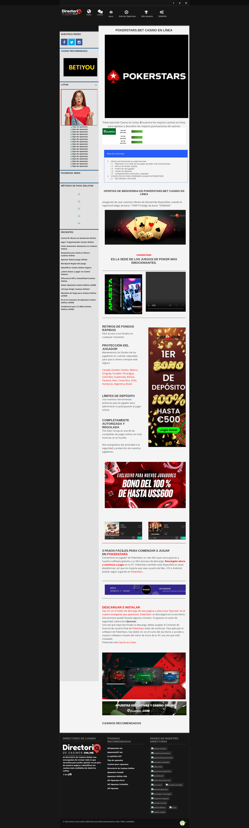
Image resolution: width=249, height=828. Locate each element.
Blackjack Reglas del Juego (73, 263)
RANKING (162, 16)
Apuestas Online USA (117, 776)
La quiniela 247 (114, 756)
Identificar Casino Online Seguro (76, 267)
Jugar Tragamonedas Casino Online (77, 242)
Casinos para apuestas (117, 764)
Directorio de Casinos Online (120, 768)
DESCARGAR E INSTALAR (125, 178)
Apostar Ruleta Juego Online (74, 259)
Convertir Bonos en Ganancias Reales (78, 238)
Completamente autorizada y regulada (131, 173)
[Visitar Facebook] (64, 42)
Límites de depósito (123, 171)
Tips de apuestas (115, 760)
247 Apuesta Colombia (117, 784)
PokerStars (144, 255)
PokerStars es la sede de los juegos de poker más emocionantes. (143, 164)
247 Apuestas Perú (116, 780)
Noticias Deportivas (127, 16)
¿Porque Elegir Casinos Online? (75, 289)
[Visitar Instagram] (79, 42)
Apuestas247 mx (115, 752)
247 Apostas (112, 788)
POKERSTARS (117, 554)
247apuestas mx (114, 748)
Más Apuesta (147, 16)
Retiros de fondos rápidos (126, 166)
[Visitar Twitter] (71, 42)
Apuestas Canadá (115, 772)
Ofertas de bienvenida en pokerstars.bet (128, 161)
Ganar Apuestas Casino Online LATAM (78, 285)
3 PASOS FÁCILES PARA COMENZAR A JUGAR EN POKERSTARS (137, 176)
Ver (96, 85)
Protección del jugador (124, 168)
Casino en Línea (127, 642)
